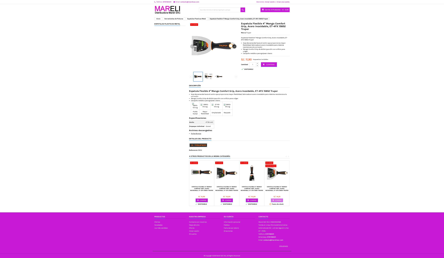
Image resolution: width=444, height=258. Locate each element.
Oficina (191, 228)
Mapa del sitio (194, 225)
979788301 (167, 2)
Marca (243, 33)
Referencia (193, 150)
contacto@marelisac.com (189, 2)
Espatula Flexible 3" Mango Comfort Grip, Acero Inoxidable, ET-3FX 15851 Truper (252, 188)
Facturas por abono (231, 228)
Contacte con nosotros (198, 222)
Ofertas (157, 222)
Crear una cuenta (283, 2)
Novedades (158, 225)
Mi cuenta (192, 234)
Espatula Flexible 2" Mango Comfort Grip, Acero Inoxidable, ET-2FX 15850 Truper (201, 188)
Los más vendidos (161, 228)
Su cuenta (228, 217)
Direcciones (228, 231)
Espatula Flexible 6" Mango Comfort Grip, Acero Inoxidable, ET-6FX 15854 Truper (276, 188)
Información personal (232, 222)
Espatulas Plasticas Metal (167, 24)
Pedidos (227, 225)
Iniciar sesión (270, 2)
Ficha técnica (196, 134)
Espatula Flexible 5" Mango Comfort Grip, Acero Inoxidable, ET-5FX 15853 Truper (226, 188)
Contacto (263, 217)
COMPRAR (268, 64)
